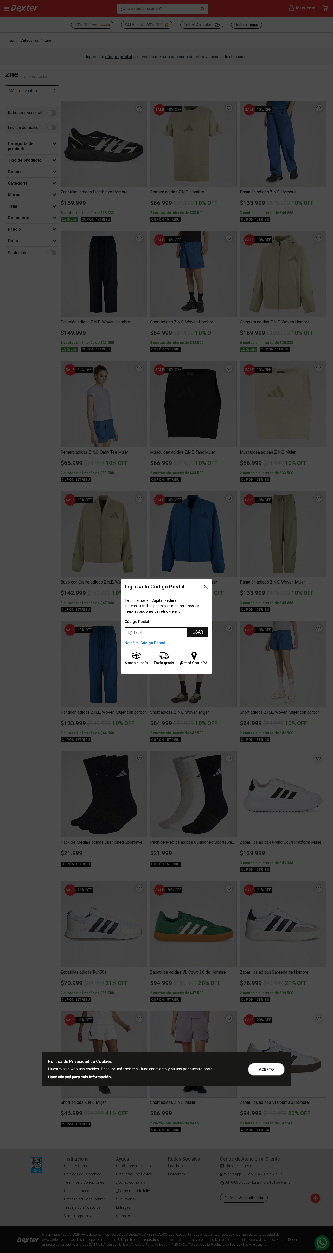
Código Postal (137, 621)
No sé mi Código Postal (145, 643)
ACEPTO (266, 1069)
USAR (198, 632)
